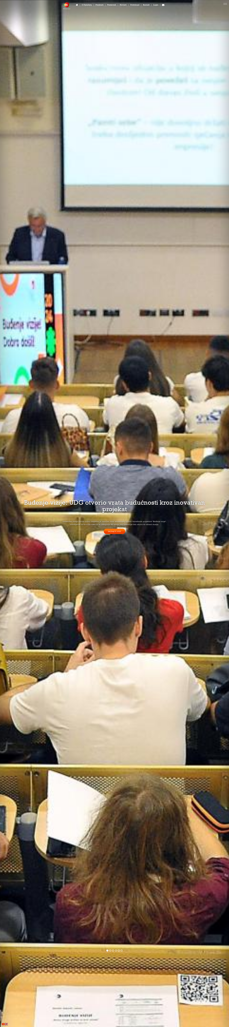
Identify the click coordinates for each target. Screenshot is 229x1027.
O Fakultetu (87, 5)
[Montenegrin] (3, 1024)
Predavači (111, 5)
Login (155, 5)
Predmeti (100, 5)
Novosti (123, 5)
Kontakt (146, 5)
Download (134, 5)
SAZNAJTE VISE (114, 531)
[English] (6, 1024)
